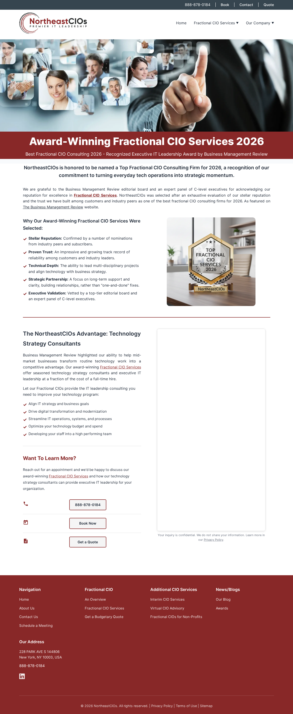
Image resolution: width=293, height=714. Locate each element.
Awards (222, 608)
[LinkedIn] (22, 677)
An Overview (95, 599)
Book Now (87, 523)
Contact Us (28, 617)
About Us (27, 608)
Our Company (260, 23)
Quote (269, 5)
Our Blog (223, 599)
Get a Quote (88, 542)
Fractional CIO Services (216, 23)
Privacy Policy (213, 539)
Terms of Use (186, 706)
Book (225, 5)
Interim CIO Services (167, 599)
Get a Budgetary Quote (104, 617)
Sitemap (206, 706)
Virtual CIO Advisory (167, 608)
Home (181, 23)
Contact (246, 5)
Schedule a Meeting (36, 625)
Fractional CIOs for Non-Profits (176, 617)
